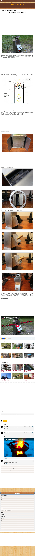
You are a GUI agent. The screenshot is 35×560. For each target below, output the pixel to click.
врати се (3, 338)
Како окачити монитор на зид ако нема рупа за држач (9, 468)
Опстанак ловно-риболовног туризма (6, 510)
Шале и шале (3, 522)
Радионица (2, 514)
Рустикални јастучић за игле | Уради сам (7, 470)
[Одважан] (1, 414)
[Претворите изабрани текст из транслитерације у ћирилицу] (19, 414)
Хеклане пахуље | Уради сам (5, 472)
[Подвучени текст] (4, 414)
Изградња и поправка (4, 501)
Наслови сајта (17, 493)
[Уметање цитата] (17, 414)
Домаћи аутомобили (4, 495)
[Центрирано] (9, 414)
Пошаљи (5, 421)
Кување (2, 512)
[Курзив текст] (3, 414)
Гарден (2, 508)
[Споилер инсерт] (20, 414)
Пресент (2, 529)
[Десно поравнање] (10, 414)
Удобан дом (3, 516)
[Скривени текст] (16, 414)
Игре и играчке (3, 520)
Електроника (3, 497)
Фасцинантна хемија (4, 499)
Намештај (2, 518)
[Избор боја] (14, 414)
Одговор (6, 458)
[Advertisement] (17, 19)
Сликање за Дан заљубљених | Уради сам (7, 466)
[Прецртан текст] (6, 414)
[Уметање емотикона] (12, 414)
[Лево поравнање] (7, 414)
